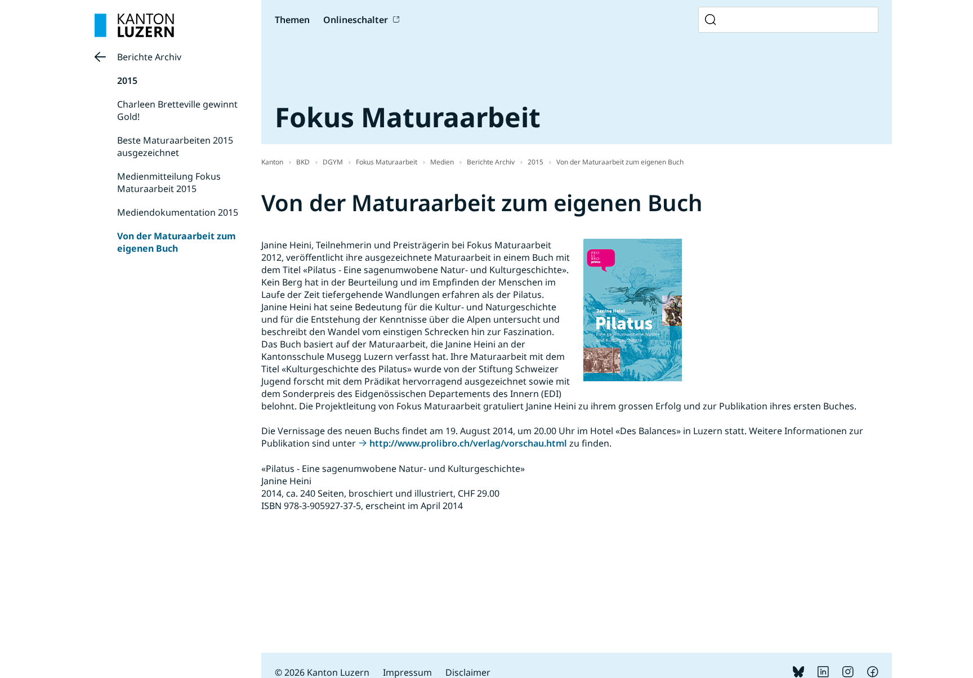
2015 (127, 80)
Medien (442, 162)
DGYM (333, 162)
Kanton (272, 162)
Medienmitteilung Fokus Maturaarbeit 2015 (169, 182)
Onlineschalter (355, 20)
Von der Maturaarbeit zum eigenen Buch (176, 242)
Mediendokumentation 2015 (177, 212)
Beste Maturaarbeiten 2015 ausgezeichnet (175, 146)
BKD (303, 162)
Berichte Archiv (149, 57)
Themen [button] (292, 20)
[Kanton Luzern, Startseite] (134, 25)
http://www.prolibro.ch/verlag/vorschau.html (468, 443)
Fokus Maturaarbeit (386, 162)
